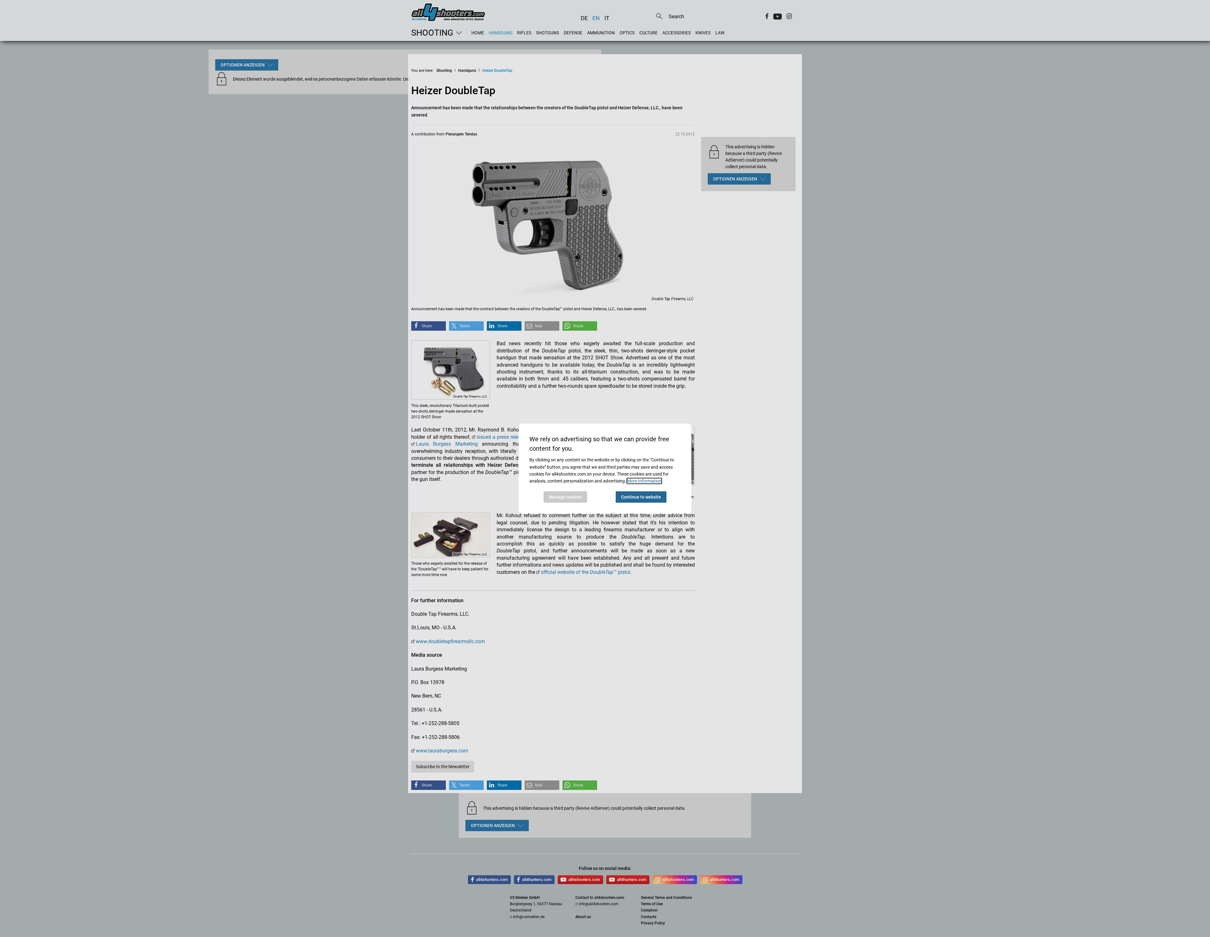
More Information (644, 480)
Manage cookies (565, 497)
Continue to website (641, 497)
